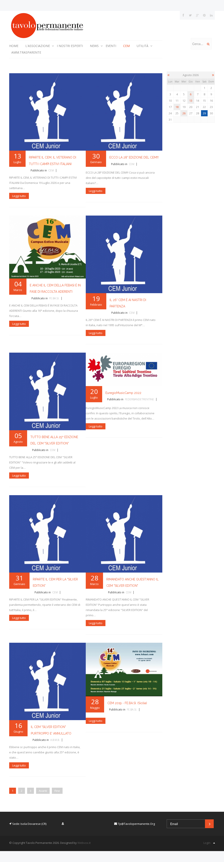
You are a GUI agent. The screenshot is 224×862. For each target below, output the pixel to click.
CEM (51, 170)
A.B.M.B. (55, 740)
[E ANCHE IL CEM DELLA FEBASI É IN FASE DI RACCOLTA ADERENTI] (47, 247)
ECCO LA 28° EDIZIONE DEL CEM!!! (134, 157)
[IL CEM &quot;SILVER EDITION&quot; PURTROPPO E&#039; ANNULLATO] (47, 681)
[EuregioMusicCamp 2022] (124, 369)
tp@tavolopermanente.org (136, 824)
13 (190, 101)
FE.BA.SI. (54, 298)
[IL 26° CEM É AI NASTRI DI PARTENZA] (124, 254)
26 (184, 113)
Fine (57, 791)
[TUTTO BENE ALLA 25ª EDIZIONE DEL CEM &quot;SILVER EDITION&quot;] (47, 391)
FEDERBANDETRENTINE (139, 399)
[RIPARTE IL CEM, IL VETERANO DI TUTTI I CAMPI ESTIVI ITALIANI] (47, 112)
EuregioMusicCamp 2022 (123, 393)
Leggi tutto (19, 196)
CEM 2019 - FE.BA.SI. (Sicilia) (127, 703)
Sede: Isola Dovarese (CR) (29, 824)
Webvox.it (84, 843)
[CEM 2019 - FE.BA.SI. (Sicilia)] (124, 669)
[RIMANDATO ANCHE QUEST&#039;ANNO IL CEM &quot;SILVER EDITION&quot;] (124, 533)
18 (176, 107)
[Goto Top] (214, 842)
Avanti (43, 791)
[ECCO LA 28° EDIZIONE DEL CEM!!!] (124, 112)
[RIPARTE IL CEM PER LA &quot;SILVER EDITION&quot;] (47, 533)
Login (206, 843)
